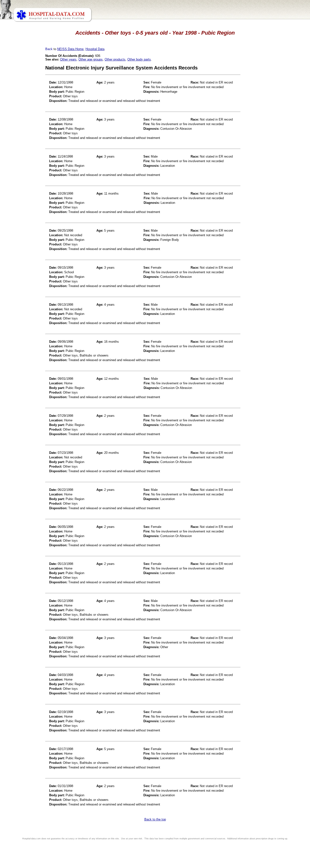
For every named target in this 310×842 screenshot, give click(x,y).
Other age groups (90, 59)
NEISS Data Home (70, 49)
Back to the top (155, 819)
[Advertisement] (25, 135)
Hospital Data (94, 49)
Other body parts (139, 59)
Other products (115, 59)
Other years (68, 59)
